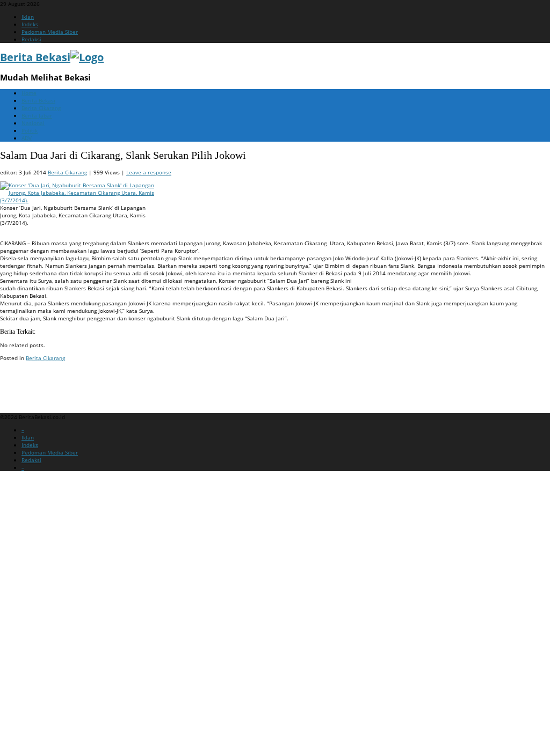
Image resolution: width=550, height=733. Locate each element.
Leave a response (148, 172)
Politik (29, 130)
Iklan (27, 16)
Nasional (33, 123)
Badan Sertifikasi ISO (26, 378)
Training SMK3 (18, 391)
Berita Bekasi (38, 100)
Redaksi (31, 39)
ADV (26, 138)
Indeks (29, 24)
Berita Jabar (36, 115)
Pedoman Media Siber (49, 31)
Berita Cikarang (41, 108)
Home (29, 93)
